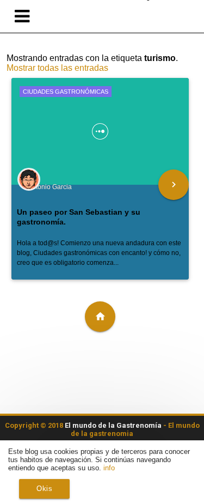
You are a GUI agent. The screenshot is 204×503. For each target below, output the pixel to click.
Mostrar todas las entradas (57, 67)
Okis (44, 488)
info (109, 468)
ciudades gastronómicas (65, 91)
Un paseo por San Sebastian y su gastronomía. (78, 217)
